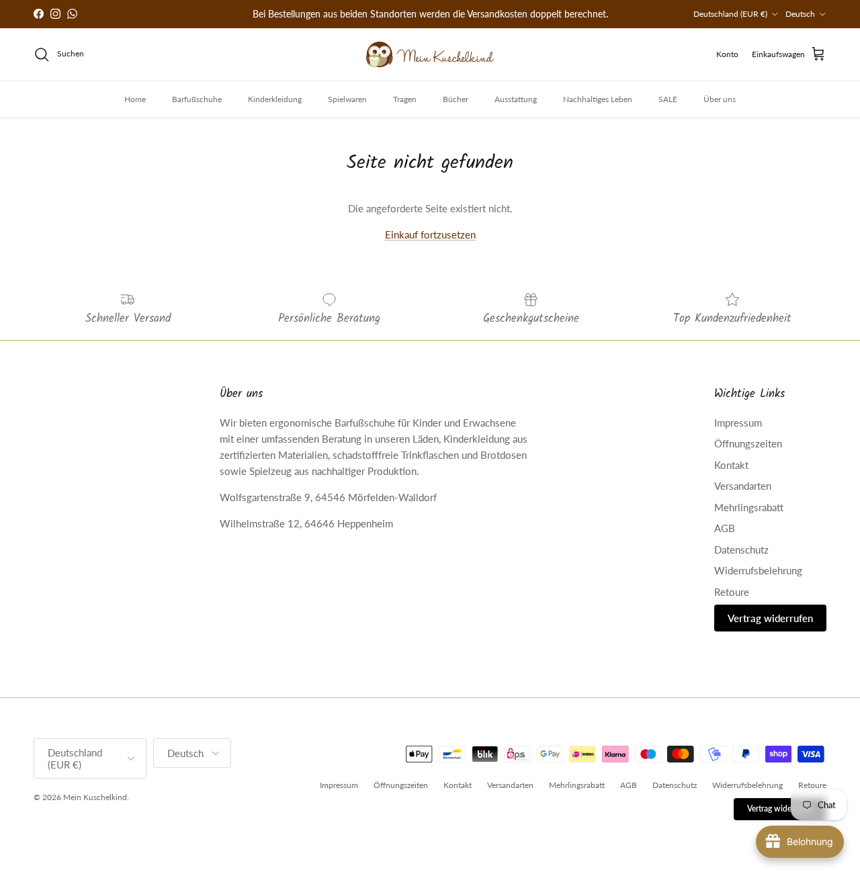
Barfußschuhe (197, 99)
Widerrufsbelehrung (758, 570)
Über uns (719, 99)
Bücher (455, 99)
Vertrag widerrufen (770, 618)
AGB (724, 528)
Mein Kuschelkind (95, 797)
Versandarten (742, 486)
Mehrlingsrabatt (748, 507)
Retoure (731, 592)
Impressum (738, 423)
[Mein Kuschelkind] (430, 54)
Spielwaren (347, 99)
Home (135, 99)
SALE (667, 99)
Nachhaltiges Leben (597, 99)
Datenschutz (741, 549)
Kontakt (731, 465)
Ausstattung (515, 99)
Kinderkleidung (275, 99)
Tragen (405, 99)
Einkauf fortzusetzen (430, 234)
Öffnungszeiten (748, 443)
